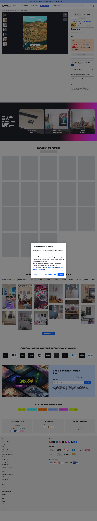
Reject (36, 274)
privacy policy (51, 267)
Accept (61, 274)
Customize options (50, 274)
